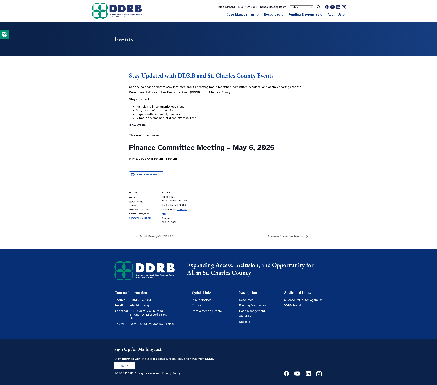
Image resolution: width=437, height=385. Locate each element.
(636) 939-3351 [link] (247, 7)
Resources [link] (272, 14)
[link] (4, 34)
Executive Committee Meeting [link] (286, 236)
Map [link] (132, 318)
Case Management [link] (241, 14)
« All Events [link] (137, 125)
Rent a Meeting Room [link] (273, 7)
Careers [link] (197, 305)
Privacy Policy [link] (171, 373)
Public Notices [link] (202, 300)
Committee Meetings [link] (140, 217)
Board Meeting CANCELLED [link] (156, 236)
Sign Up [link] (123, 366)
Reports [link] (244, 322)
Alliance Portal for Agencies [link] (303, 300)
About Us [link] (334, 14)
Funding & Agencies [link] (303, 14)
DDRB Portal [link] (292, 305)
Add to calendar (147, 174)
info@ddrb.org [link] (226, 7)
